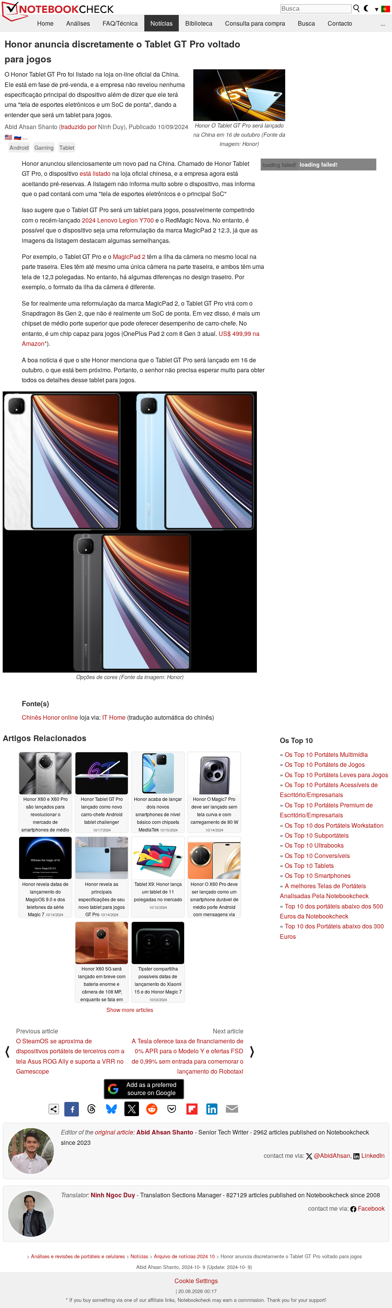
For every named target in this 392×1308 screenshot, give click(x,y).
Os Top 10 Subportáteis (317, 835)
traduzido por (78, 126)
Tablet (66, 147)
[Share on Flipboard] (192, 1109)
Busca (306, 23)
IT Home (114, 717)
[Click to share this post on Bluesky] (111, 1109)
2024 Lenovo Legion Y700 (118, 220)
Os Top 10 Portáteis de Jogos (325, 764)
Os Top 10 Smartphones (318, 875)
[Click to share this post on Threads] (91, 1109)
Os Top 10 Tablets (309, 865)
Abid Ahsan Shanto (164, 1132)
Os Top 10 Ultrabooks (314, 845)
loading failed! (279, 165)
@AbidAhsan (331, 1155)
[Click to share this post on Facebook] (71, 1109)
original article (114, 1132)
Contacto (340, 23)
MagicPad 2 (129, 256)
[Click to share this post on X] (131, 1109)
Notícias (161, 23)
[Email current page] (232, 1109)
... (383, 23)
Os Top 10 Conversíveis (317, 855)
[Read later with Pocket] (172, 1109)
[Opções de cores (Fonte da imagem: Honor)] (130, 532)
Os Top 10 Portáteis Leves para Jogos (336, 774)
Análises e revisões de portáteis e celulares (78, 1256)
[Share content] (54, 1109)
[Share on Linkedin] (211, 1109)
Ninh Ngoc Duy (113, 1194)
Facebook (370, 1208)
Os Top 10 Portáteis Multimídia (326, 754)
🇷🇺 (17, 137)
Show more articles (129, 1009)
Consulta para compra (255, 23)
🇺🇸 (8, 137)
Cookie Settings (196, 1280)
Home (45, 23)
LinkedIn (372, 1155)
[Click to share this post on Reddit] (151, 1109)
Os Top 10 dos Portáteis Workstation (334, 825)
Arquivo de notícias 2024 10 (184, 1256)
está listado (95, 173)
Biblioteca (198, 23)
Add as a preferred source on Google (151, 1088)
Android (19, 147)
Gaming (44, 147)
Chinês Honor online (50, 717)
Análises (78, 23)
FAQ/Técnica (120, 23)
